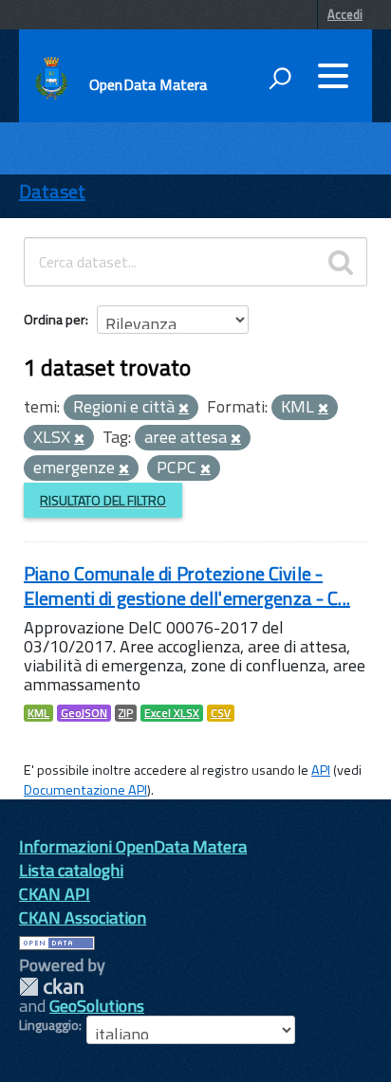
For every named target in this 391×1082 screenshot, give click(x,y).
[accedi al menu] (333, 76)
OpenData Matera (148, 84)
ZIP (126, 713)
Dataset (52, 191)
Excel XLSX (171, 713)
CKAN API (54, 894)
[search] (340, 262)
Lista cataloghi (71, 870)
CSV (221, 713)
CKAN (51, 987)
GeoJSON (84, 713)
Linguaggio (49, 1025)
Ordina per (54, 319)
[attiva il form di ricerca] (280, 77)
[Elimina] (183, 408)
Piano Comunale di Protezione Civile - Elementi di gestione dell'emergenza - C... (187, 586)
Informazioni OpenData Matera (133, 846)
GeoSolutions (96, 1005)
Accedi (345, 14)
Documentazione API (85, 789)
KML (38, 713)
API (320, 770)
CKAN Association (82, 917)
